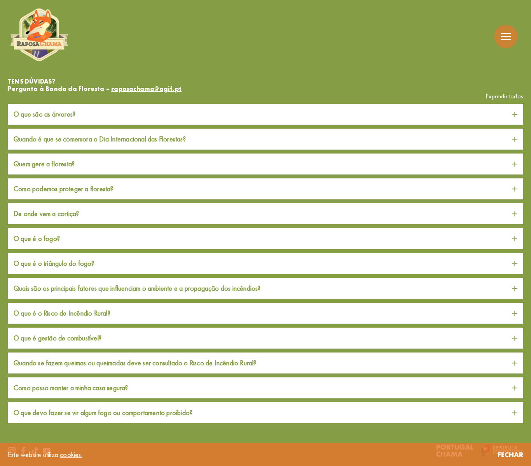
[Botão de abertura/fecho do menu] (505, 36)
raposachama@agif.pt (146, 89)
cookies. (71, 454)
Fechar (510, 454)
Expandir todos (504, 96)
